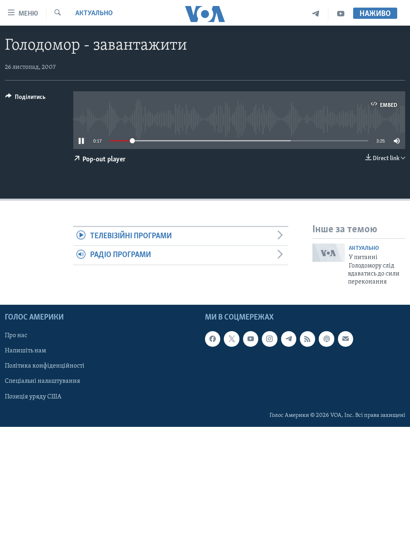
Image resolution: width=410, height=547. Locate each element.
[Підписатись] (345, 338)
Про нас (16, 335)
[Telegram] (315, 14)
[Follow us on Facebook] (212, 338)
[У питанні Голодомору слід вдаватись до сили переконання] (328, 252)
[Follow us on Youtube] (250, 338)
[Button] (25, 99)
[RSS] (307, 338)
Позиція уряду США (33, 396)
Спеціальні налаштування (42, 381)
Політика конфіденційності (44, 366)
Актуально (94, 13)
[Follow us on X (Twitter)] (231, 338)
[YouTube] (340, 14)
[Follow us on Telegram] (288, 338)
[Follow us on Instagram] (269, 338)
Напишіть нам (25, 351)
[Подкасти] (326, 338)
